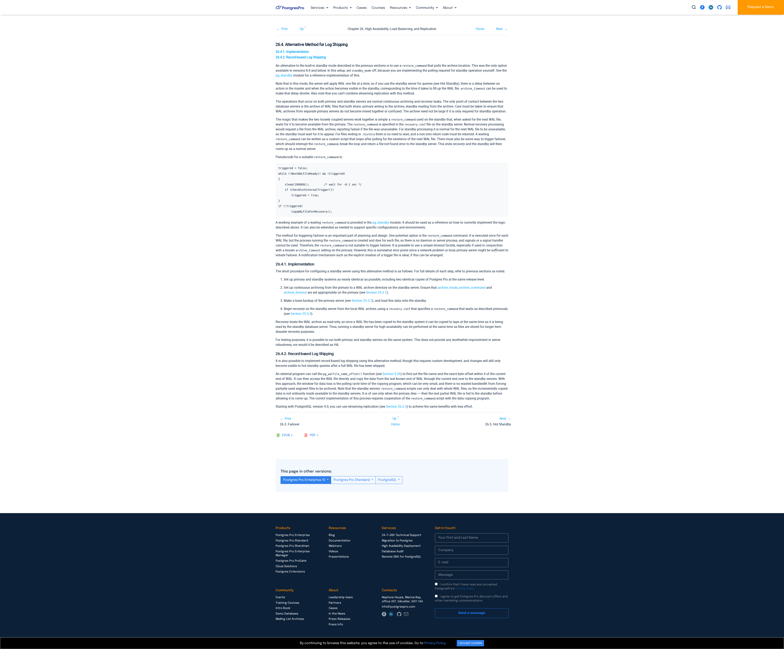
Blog (332, 535)
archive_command (472, 288)
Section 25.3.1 (376, 292)
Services (318, 8)
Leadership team (341, 597)
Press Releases (339, 619)
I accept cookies (470, 643)
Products (341, 8)
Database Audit (393, 551)
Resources (399, 8)
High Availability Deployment (401, 546)
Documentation (340, 540)
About (448, 8)
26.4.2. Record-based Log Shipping (301, 57)
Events (280, 597)
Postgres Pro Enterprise (293, 535)
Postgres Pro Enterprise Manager (293, 553)
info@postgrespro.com (398, 606)
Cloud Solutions (286, 566)
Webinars (335, 546)
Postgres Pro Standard (352, 480)
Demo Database (287, 613)
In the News (337, 613)
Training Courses (287, 602)
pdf (312, 435)
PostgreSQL (387, 480)
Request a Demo (761, 7)
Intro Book (283, 608)
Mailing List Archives (290, 619)
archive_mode (448, 288)
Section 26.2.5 (396, 406)
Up (302, 29)
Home (480, 29)
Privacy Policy (464, 588)
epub (286, 435)
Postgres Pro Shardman (292, 546)
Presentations (339, 556)
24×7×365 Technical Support (401, 535)
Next (499, 29)
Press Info (336, 624)
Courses (378, 8)
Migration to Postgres (397, 540)
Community (425, 8)
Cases (362, 8)
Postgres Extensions (290, 571)
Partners (335, 602)
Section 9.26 (392, 374)
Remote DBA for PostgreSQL (401, 556)
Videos (333, 551)
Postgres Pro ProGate (291, 560)
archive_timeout (295, 292)
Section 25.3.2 (362, 301)
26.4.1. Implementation (292, 52)
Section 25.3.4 (301, 314)
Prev (284, 29)
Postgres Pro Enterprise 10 (304, 480)
